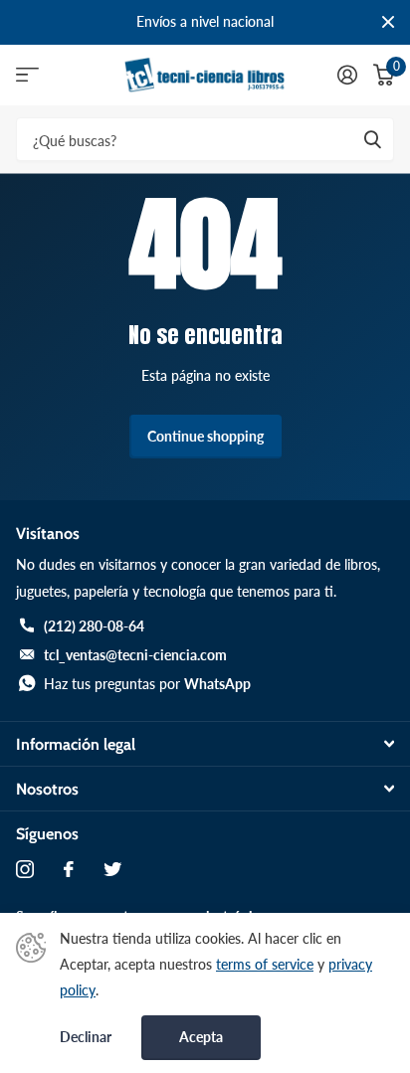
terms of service (264, 964)
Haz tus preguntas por (147, 683)
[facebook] (69, 869)
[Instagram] (25, 869)
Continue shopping (205, 436)
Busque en (372, 139)
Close (388, 22)
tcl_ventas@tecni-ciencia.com (135, 654)
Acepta (201, 1036)
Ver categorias (27, 75)
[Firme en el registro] (347, 74)
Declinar (85, 1037)
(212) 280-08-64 (94, 626)
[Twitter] (112, 869)
